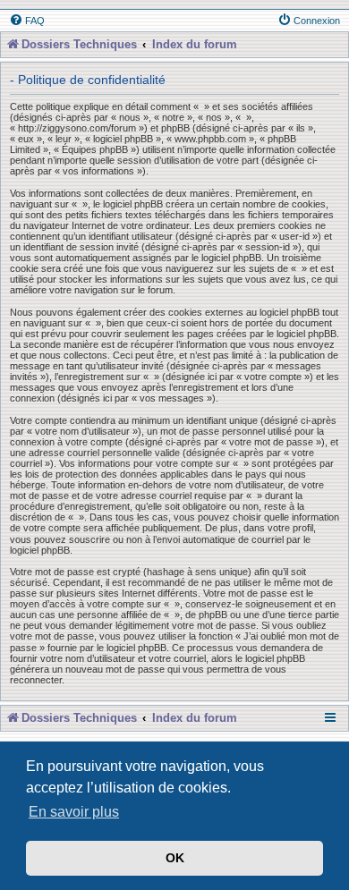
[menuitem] (27, 20)
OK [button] (175, 858)
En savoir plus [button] (74, 811)
